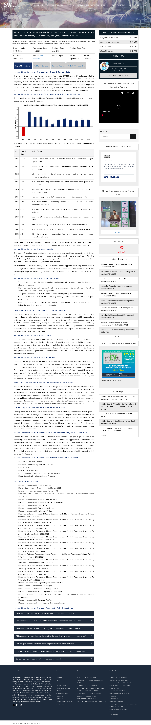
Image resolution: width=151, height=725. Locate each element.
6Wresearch (21, 723)
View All (119, 232)
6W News (95, 5)
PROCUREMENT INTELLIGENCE (88, 691)
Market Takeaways (118, 5)
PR (62, 5)
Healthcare (114, 696)
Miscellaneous (115, 712)
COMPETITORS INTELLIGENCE (88, 685)
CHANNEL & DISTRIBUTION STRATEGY (91, 688)
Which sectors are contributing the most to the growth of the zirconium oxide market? (51, 636)
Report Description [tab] (23, 66)
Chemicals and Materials (119, 680)
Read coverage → (112, 177)
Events (104, 5)
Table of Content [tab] (41, 66)
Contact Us (134, 5)
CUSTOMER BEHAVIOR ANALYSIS (89, 693)
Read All (105, 435)
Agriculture (114, 714)
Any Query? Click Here (118, 75)
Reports (55, 5)
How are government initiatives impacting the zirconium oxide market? (45, 644)
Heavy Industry (115, 688)
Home (36, 5)
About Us (45, 5)
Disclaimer (60, 696)
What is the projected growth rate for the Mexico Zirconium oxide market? (46, 613)
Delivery (59, 691)
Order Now (118, 56)
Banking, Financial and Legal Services (124, 704)
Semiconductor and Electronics (121, 683)
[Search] (133, 136)
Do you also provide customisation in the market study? (38, 659)
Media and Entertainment (119, 709)
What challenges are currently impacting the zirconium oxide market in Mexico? (48, 628)
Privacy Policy (61, 685)
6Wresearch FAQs (62, 693)
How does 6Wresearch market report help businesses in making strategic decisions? (50, 651)
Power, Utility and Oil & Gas (120, 685)
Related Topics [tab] (58, 66)
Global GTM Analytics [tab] (76, 66)
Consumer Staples (116, 701)
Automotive (114, 698)
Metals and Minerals (117, 706)
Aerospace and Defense (118, 677)
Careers (58, 683)
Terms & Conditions (63, 688)
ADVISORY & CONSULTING (86, 677)
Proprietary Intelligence (77, 5)
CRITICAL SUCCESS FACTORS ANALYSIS (91, 701)
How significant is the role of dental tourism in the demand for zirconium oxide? (48, 621)
